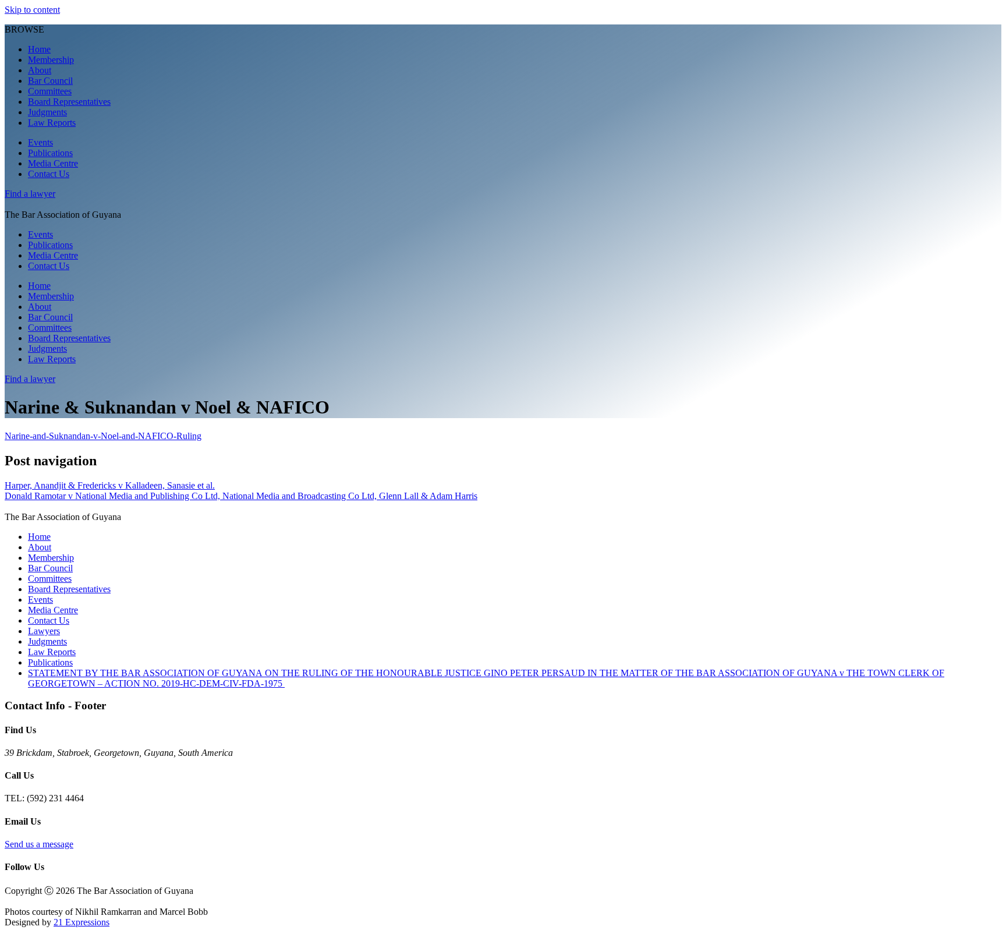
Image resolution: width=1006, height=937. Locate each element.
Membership (51, 60)
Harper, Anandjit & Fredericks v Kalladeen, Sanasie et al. (110, 485)
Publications (50, 153)
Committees (50, 91)
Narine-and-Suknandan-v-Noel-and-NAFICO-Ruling (103, 436)
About (39, 70)
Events (40, 142)
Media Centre (53, 163)
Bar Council (50, 81)
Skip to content (32, 10)
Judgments (47, 112)
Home (39, 49)
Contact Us (48, 174)
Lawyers (44, 631)
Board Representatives (69, 102)
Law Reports (52, 123)
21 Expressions (81, 922)
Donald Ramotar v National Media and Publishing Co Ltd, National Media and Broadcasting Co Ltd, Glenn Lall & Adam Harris (241, 496)
